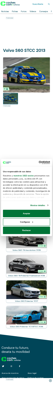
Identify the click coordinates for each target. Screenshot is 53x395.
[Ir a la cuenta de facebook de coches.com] (19, 366)
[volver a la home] (11, 359)
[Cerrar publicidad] (50, 380)
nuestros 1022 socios (24, 175)
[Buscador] (48, 4)
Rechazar (26, 230)
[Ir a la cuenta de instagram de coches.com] (11, 366)
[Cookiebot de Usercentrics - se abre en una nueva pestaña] (39, 162)
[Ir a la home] (10, 3)
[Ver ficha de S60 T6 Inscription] (26, 240)
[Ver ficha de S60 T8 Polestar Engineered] (26, 266)
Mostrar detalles (37, 205)
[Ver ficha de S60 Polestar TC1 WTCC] (26, 317)
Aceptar (26, 213)
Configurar (25, 222)
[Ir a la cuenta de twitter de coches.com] (3, 366)
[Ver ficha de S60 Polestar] (26, 291)
